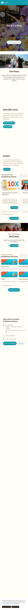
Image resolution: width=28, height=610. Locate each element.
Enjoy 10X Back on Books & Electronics (10, 193)
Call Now (21, 343)
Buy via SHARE (8, 126)
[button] (15, 607)
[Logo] (4, 3)
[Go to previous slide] (21, 175)
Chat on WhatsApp (10, 343)
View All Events (14, 218)
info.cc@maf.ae (12, 339)
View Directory (17, 42)
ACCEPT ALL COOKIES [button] (6, 606)
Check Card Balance (9, 123)
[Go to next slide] (25, 175)
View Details (14, 207)
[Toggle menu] (26, 2)
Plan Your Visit (14, 245)
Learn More (7, 169)
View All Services (14, 290)
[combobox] (23, 2)
